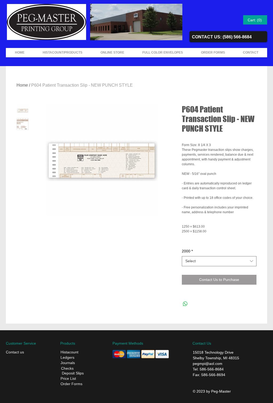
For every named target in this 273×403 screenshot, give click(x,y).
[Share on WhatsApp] (185, 304)
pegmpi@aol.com (207, 363)
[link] (255, 20)
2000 (187, 251)
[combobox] (219, 261)
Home (22, 85)
